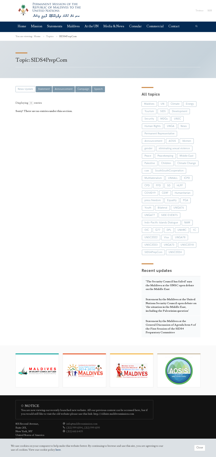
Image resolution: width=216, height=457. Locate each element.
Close (199, 447)
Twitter (200, 10)
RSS (210, 10)
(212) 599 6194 (74, 427)
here (58, 449)
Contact (173, 26)
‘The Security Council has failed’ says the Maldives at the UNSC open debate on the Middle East (170, 285)
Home (22, 26)
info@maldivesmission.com (81, 423)
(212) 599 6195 (92, 427)
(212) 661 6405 (74, 431)
